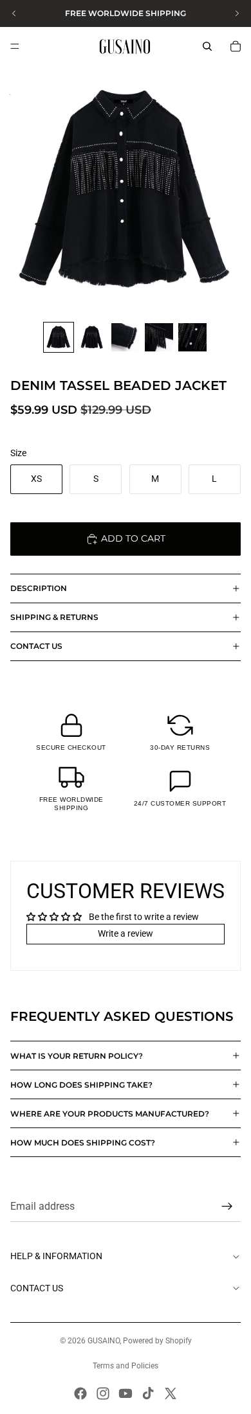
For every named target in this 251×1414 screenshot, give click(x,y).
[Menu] (15, 46)
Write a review (125, 933)
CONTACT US (36, 646)
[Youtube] (125, 1393)
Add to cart (133, 538)
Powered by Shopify (157, 1340)
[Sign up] (227, 1206)
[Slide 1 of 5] (58, 337)
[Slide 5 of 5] (192, 337)
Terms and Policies (125, 1365)
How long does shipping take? (81, 1085)
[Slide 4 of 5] (159, 337)
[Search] (207, 46)
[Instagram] (103, 1393)
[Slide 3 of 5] (125, 337)
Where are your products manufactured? (109, 1113)
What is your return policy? (76, 1056)
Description (38, 588)
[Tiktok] (148, 1393)
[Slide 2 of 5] (92, 337)
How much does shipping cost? (82, 1142)
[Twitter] (170, 1393)
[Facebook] (80, 1393)
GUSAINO (104, 1340)
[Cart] (235, 46)
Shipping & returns (54, 617)
